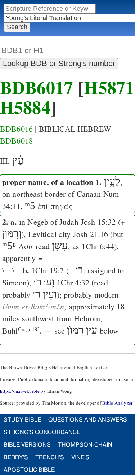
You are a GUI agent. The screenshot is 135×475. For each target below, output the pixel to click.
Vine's (80, 457)
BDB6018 (16, 140)
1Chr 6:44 (97, 246)
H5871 (109, 87)
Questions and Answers (87, 420)
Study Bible (22, 420)
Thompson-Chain (85, 445)
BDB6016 (16, 129)
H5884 (25, 107)
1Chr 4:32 (73, 282)
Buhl (21, 330)
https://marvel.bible (20, 391)
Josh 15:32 (98, 221)
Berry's (16, 457)
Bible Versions (27, 445)
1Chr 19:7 (47, 270)
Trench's (49, 457)
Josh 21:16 (90, 234)
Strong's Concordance (42, 432)
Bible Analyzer (117, 403)
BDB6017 (36, 87)
